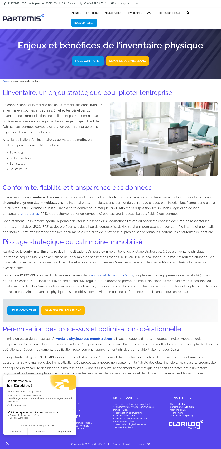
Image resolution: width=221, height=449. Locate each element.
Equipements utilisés (125, 421)
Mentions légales (178, 410)
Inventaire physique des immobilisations (134, 404)
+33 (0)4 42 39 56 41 (94, 3)
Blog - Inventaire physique (182, 416)
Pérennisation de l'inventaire (128, 413)
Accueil (7, 81)
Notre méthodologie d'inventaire (130, 424)
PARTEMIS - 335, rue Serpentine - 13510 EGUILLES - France (41, 3)
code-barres (30, 213)
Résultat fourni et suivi (125, 427)
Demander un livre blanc (182, 407)
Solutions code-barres (125, 416)
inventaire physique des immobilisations (83, 338)
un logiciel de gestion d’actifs (112, 275)
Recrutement (176, 413)
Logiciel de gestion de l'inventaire (131, 419)
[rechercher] (187, 13)
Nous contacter (177, 404)
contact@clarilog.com (127, 3)
